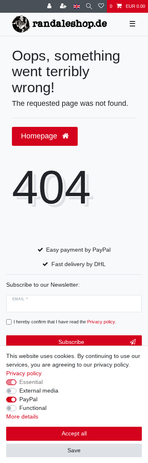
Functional (32, 408)
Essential (31, 382)
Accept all (74, 433)
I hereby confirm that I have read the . (65, 321)
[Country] (77, 6)
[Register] (64, 6)
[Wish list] (101, 6)
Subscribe (71, 342)
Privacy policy (24, 373)
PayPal (28, 399)
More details (22, 416)
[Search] (89, 6)
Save (74, 450)
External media (38, 390)
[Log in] (50, 6)
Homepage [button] (40, 136)
